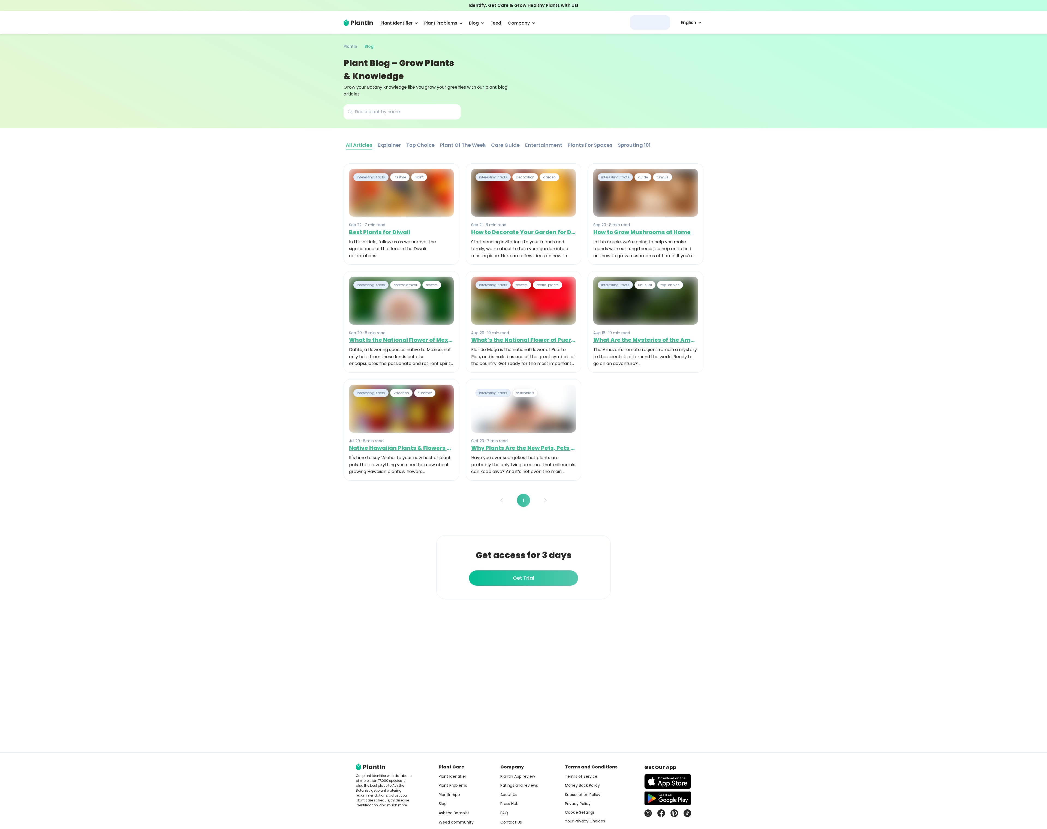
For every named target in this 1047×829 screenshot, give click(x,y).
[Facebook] (661, 813)
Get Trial (523, 577)
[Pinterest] (674, 813)
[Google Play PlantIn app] (667, 798)
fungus (663, 177)
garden (549, 177)
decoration (525, 177)
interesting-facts (371, 177)
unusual (645, 285)
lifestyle (400, 177)
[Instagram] (648, 813)
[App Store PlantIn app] (667, 781)
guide (643, 177)
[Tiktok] (687, 813)
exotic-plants (547, 285)
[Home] (358, 22)
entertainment (405, 285)
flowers (432, 285)
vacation (401, 393)
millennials (525, 393)
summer (425, 393)
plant (419, 177)
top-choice (670, 285)
